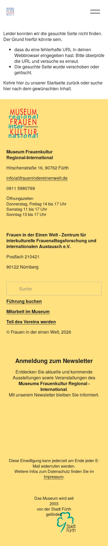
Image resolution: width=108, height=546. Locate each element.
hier (20, 82)
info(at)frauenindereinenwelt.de (37, 178)
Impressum (53, 476)
